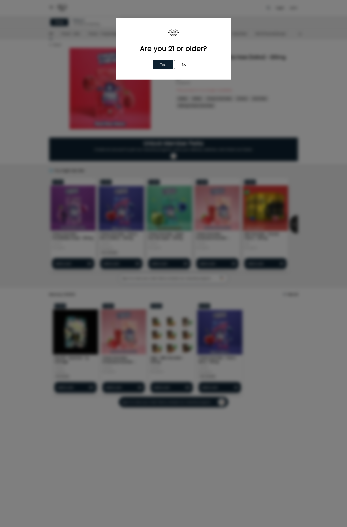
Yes (163, 64)
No (184, 64)
